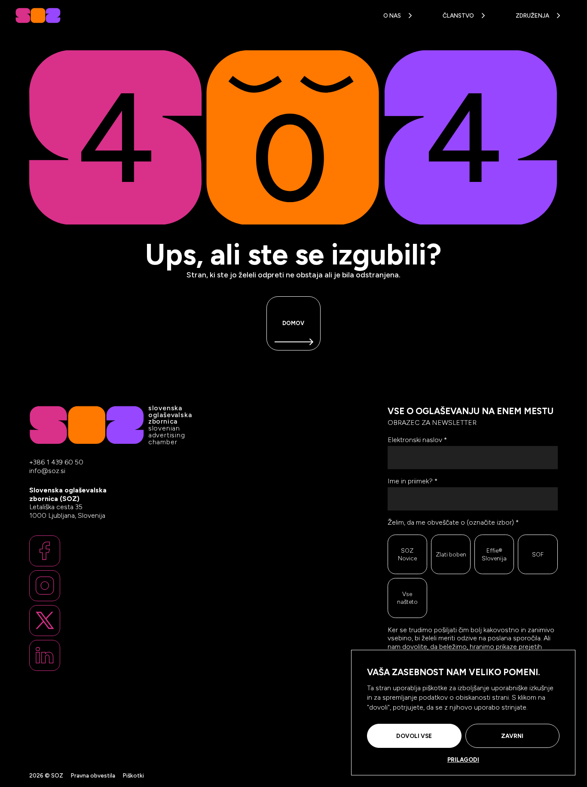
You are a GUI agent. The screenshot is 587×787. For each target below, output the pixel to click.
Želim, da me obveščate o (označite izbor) (453, 522)
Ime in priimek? (412, 481)
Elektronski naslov (417, 440)
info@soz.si (47, 470)
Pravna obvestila (93, 775)
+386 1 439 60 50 (56, 462)
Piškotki (133, 775)
